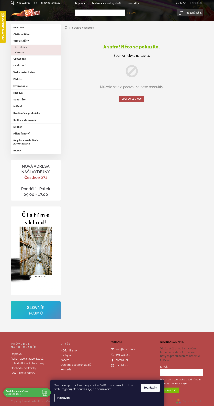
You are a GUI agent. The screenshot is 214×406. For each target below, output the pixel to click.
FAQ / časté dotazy (23, 372)
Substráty (19, 99)
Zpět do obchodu (132, 99)
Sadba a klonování (24, 120)
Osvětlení (19, 65)
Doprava (80, 3)
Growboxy (19, 59)
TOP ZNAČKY (21, 41)
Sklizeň (17, 127)
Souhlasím (150, 387)
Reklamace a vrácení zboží (27, 358)
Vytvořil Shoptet (193, 401)
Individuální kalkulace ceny (27, 363)
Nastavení (63, 397)
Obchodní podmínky (23, 368)
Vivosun (19, 52)
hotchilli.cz (122, 360)
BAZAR (17, 150)
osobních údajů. (178, 383)
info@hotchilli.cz (125, 349)
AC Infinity (21, 47)
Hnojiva (18, 93)
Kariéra (65, 360)
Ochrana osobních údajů (76, 364)
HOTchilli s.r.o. (69, 350)
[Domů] (67, 28)
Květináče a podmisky (26, 113)
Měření (17, 106)
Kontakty (133, 3)
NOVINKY (18, 27)
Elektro (17, 79)
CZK (179, 3)
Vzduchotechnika (24, 72)
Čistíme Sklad (21, 34)
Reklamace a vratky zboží (106, 3)
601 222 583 (123, 354)
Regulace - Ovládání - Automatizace (25, 142)
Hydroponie (20, 86)
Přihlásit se (169, 390)
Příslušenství (21, 134)
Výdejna (66, 355)
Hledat (132, 13)
